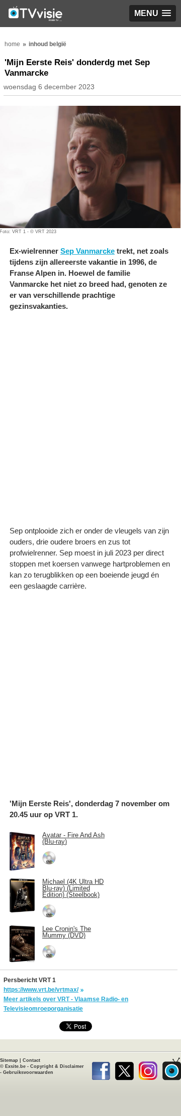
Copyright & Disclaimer (57, 1066)
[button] (152, 13)
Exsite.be (15, 1066)
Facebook (101, 1068)
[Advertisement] (90, 423)
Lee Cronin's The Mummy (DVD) (66, 932)
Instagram (148, 1068)
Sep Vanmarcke (87, 251)
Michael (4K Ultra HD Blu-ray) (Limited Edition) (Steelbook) (73, 888)
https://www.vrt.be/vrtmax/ (41, 989)
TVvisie (171, 1068)
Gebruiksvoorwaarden (28, 1072)
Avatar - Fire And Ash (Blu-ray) (73, 838)
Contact (31, 1060)
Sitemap (9, 1060)
